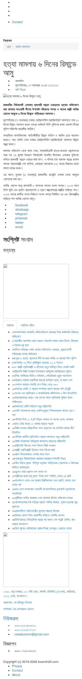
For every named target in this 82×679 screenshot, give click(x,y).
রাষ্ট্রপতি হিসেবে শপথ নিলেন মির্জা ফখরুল (35, 445)
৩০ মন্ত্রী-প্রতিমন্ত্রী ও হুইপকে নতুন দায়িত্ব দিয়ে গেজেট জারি (44, 367)
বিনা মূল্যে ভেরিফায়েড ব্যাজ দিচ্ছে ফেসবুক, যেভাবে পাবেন (43, 528)
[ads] (36, 559)
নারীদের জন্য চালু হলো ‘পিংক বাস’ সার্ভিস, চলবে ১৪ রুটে (43, 476)
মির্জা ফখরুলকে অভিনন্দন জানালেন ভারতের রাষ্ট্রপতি (40, 441)
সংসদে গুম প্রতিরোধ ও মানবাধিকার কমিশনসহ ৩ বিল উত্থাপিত (46, 393)
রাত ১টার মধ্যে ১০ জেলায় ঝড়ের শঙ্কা (34, 423)
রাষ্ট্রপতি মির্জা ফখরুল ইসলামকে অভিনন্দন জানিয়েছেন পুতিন (42, 371)
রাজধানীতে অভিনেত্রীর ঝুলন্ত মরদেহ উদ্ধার (37, 510)
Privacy (17, 666)
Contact (17, 22)
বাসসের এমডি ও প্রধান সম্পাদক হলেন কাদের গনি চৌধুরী (43, 388)
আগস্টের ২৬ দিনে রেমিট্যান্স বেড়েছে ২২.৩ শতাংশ (38, 362)
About (16, 674)
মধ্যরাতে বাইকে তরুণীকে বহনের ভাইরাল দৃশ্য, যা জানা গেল (43, 380)
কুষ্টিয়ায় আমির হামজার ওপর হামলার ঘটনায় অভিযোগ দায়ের (44, 497)
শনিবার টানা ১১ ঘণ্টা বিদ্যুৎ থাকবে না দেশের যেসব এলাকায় (44, 419)
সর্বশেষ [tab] (10, 325)
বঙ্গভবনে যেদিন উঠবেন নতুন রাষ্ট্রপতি (33, 406)
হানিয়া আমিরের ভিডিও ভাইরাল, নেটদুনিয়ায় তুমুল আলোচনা (43, 375)
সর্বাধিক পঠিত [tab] (27, 325)
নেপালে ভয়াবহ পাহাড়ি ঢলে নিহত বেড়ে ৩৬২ (37, 384)
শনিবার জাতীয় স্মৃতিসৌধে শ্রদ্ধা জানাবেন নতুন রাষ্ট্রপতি (42, 436)
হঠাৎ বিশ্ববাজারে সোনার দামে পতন (32, 454)
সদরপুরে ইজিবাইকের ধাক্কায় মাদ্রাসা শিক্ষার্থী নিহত (40, 458)
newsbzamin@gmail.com (31, 634)
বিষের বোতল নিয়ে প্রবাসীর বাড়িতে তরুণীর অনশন (39, 515)
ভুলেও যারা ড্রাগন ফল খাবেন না (31, 471)
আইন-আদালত (23, 46)
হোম (9, 46)
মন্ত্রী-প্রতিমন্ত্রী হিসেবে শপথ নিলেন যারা (35, 449)
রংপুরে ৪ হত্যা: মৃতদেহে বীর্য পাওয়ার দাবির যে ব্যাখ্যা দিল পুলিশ (45, 358)
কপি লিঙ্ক (20, 89)
